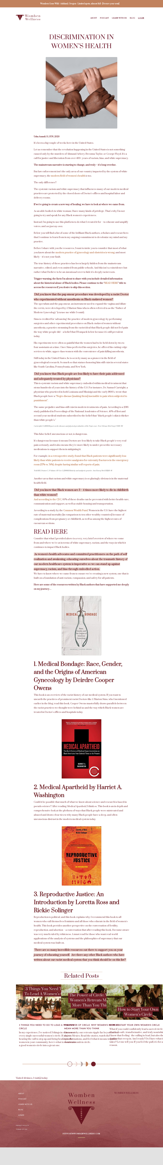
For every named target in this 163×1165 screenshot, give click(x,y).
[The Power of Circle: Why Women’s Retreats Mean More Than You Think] (92, 1002)
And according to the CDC (47, 499)
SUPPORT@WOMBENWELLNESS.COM (81, 1134)
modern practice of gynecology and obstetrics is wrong (85, 252)
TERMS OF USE (21, 1129)
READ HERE (111, 283)
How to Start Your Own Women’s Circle (135, 1025)
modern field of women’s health (68, 175)
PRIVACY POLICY (22, 1126)
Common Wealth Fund (75, 510)
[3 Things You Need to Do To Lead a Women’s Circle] (47, 1002)
